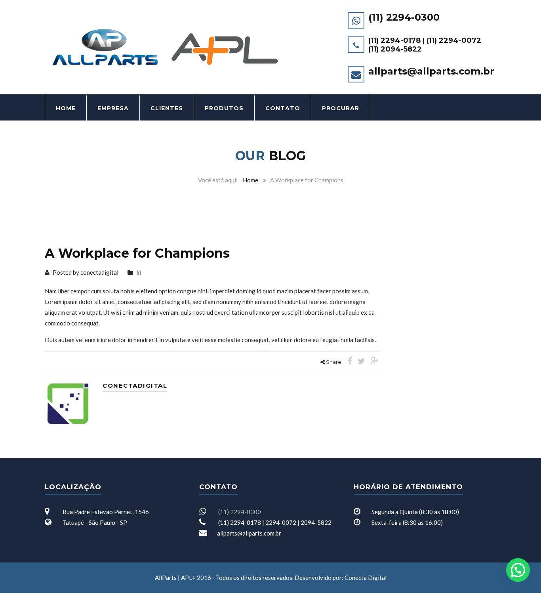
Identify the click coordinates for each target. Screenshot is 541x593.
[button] (518, 570)
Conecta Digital (366, 577)
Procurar (340, 108)
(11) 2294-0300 (404, 17)
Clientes (166, 108)
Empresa (113, 108)
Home (66, 108)
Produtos (224, 108)
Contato (282, 108)
